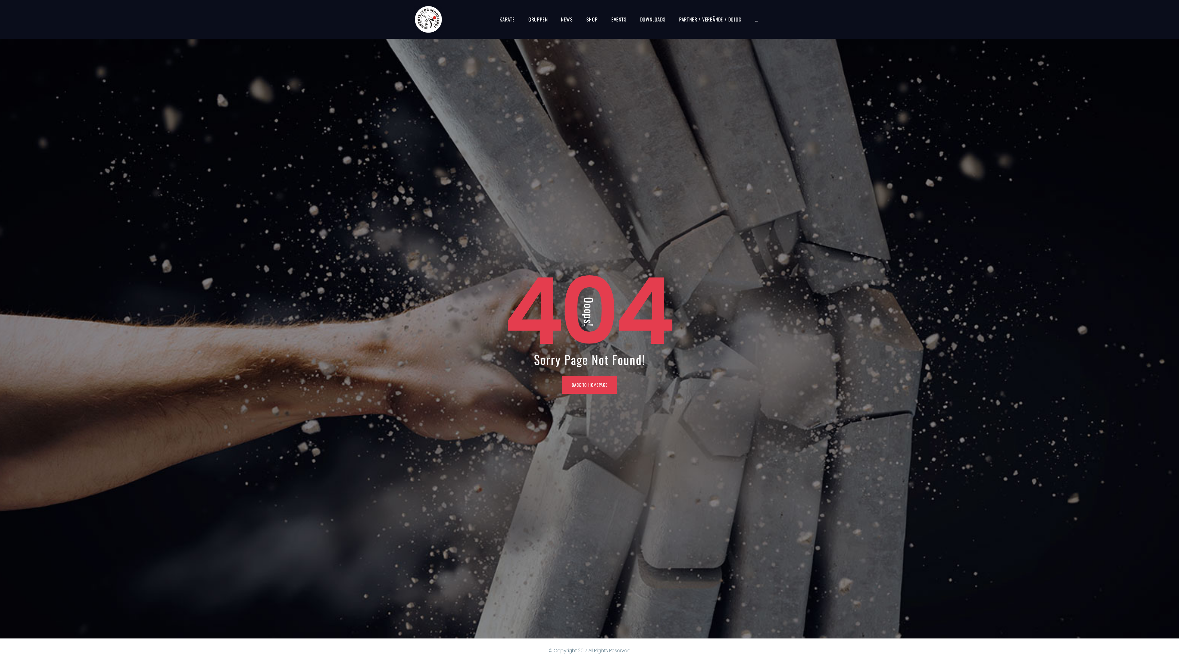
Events (619, 19)
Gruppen (538, 19)
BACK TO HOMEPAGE (589, 385)
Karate (507, 19)
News (567, 19)
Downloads (653, 19)
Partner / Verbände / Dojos (710, 19)
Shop (592, 19)
